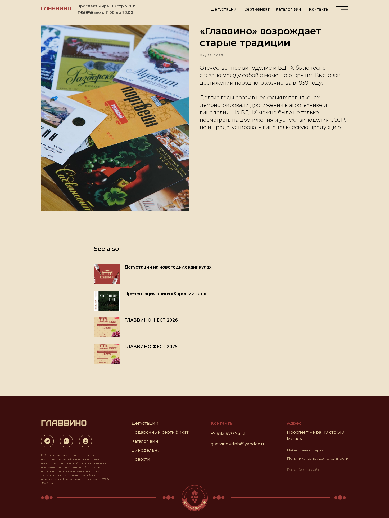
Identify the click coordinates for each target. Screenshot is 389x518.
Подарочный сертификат (160, 432)
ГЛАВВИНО (56, 8)
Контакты (319, 9)
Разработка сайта (304, 469)
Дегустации (223, 9)
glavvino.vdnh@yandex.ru (238, 443)
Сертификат (257, 9)
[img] (342, 9)
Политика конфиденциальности (318, 458)
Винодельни (146, 450)
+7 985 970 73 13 (228, 433)
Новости (141, 459)
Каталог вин (288, 9)
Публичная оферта (305, 450)
